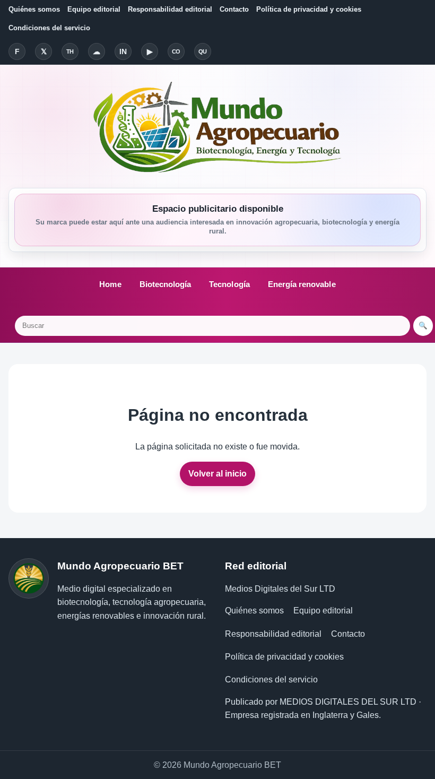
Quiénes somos (34, 9)
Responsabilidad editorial (170, 9)
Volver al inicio (217, 473)
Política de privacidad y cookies (308, 9)
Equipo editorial (93, 9)
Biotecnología (166, 284)
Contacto (234, 9)
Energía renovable (302, 284)
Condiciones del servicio (49, 28)
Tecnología (229, 284)
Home (110, 284)
